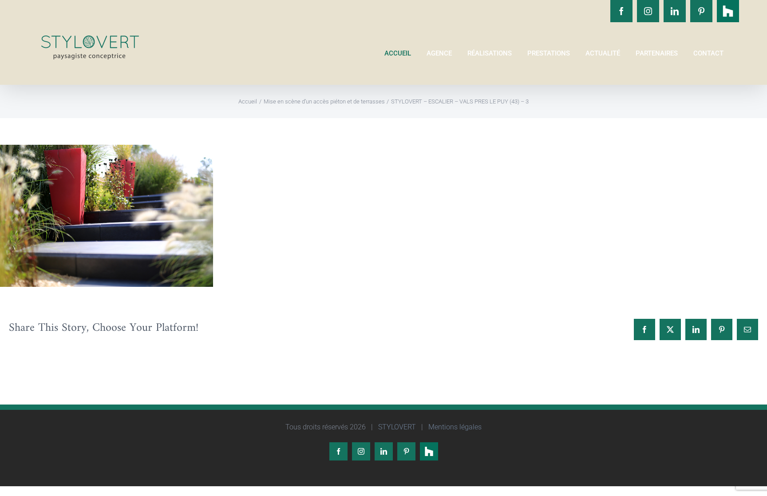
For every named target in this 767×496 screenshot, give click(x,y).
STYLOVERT (396, 427)
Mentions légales (454, 427)
